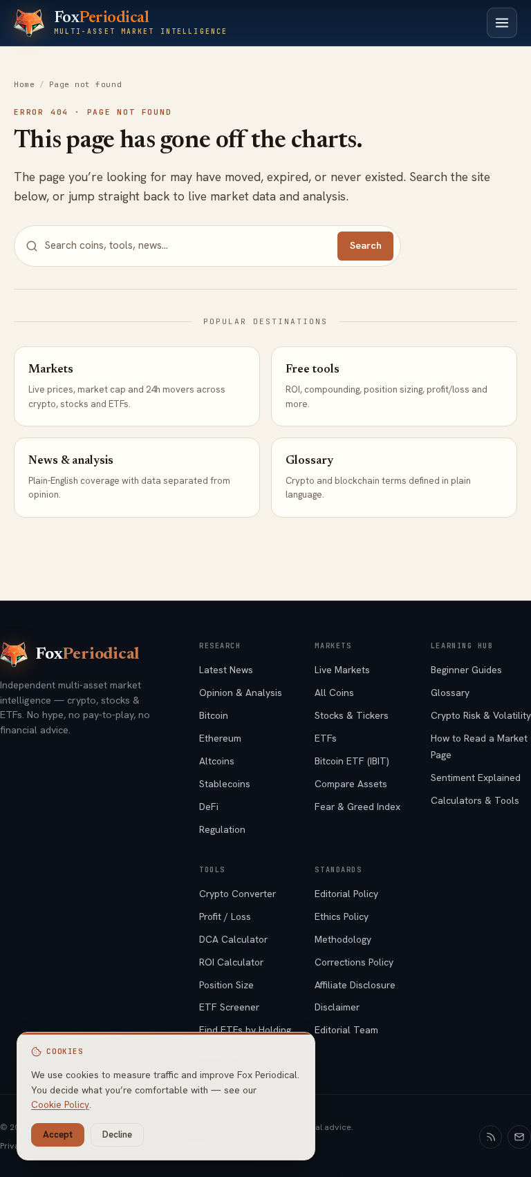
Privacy (14, 1145)
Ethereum (220, 738)
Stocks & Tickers (352, 715)
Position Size (226, 985)
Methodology (343, 939)
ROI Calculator (231, 962)
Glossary (450, 692)
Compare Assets (351, 784)
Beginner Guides (466, 669)
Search (366, 245)
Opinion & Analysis (240, 692)
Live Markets (342, 669)
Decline (117, 1134)
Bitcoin (213, 715)
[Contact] (519, 1137)
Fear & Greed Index (357, 806)
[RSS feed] (491, 1137)
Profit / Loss (225, 916)
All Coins (334, 692)
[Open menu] (502, 23)
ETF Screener (229, 1007)
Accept (58, 1134)
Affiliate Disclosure (355, 985)
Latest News (226, 669)
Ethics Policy (342, 916)
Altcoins (216, 761)
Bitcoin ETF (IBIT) (352, 761)
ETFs (326, 738)
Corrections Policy (354, 962)
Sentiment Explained (476, 777)
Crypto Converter (237, 893)
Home (24, 84)
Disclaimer (337, 1007)
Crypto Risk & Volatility (481, 715)
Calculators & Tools (475, 800)
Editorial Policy (346, 893)
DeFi (208, 806)
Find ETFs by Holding (245, 1030)
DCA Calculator (233, 939)
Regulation (222, 829)
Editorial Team (346, 1030)
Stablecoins (224, 784)
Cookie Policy (60, 1104)
